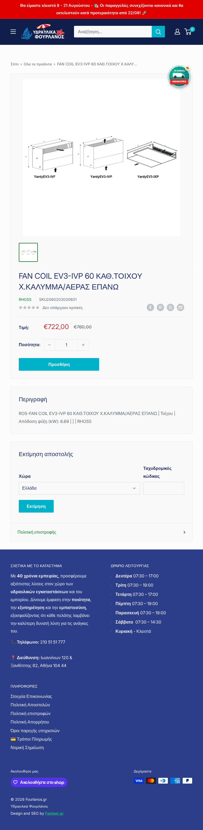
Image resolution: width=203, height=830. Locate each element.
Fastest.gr (54, 813)
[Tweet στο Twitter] (170, 307)
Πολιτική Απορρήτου (30, 722)
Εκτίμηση (36, 506)
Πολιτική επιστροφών (30, 713)
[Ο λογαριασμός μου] (177, 32)
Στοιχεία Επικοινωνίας (31, 696)
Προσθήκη (59, 364)
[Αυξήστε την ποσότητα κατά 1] (83, 344)
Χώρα (25, 476)
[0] (188, 31)
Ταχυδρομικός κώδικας (157, 472)
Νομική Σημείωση (27, 747)
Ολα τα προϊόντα (38, 64)
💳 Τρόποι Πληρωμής (31, 739)
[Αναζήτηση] (158, 31)
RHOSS (25, 299)
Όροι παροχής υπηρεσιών (35, 730)
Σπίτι (15, 64)
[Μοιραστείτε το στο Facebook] (150, 307)
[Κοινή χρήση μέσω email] (180, 307)
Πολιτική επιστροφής (36, 532)
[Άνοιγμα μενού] (13, 32)
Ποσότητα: (29, 344)
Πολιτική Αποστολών (30, 704)
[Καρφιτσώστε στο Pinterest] (160, 307)
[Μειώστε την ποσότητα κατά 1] (49, 344)
